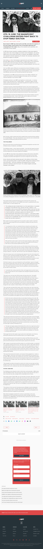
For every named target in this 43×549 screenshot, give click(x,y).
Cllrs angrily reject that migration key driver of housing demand (11, 496)
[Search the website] (41, 3)
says (10, 60)
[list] (6, 531)
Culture (18, 41)
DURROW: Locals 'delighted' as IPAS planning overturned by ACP (12, 494)
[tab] (2, 8)
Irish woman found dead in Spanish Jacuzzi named (10, 500)
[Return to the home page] (21, 519)
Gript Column (13, 41)
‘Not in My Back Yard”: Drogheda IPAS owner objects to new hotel (12, 498)
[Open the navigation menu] (1, 3)
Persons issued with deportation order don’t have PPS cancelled (12, 492)
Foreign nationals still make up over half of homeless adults (15, 512)
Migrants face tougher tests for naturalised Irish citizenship (11, 490)
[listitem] (6, 529)
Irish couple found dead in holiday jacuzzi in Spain (9, 488)
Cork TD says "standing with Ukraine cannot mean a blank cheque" (12, 502)
